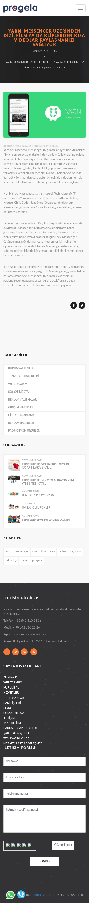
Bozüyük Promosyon (38, 495)
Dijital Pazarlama (21, 415)
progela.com (42, 895)
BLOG (7, 708)
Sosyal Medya (18, 391)
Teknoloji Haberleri (23, 376)
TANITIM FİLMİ (12, 723)
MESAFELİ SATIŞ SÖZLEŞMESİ (23, 743)
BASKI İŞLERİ (12, 703)
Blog (53, 51)
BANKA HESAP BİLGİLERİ (20, 728)
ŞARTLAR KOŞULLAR (17, 733)
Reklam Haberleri (21, 423)
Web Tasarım (17, 384)
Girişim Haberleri (21, 407)
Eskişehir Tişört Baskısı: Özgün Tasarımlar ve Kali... (45, 466)
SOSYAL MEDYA (13, 713)
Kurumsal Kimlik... (21, 368)
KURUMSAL (11, 687)
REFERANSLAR (13, 698)
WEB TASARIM (12, 682)
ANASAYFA (10, 677)
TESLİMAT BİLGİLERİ (16, 738)
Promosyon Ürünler (24, 430)
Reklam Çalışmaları (23, 399)
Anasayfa (39, 51)
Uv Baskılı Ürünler (36, 507)
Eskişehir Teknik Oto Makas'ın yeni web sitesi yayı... (48, 482)
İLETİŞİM (9, 718)
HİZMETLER (11, 692)
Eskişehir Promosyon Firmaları (46, 520)
